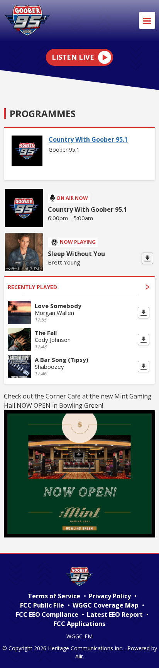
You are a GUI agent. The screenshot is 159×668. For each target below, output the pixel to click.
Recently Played (32, 287)
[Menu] (147, 20)
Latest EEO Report (115, 614)
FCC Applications (79, 623)
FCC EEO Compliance (47, 614)
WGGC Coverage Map (106, 605)
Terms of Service (54, 596)
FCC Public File (42, 605)
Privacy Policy (110, 596)
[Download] (147, 258)
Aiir (79, 656)
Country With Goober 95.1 (88, 139)
